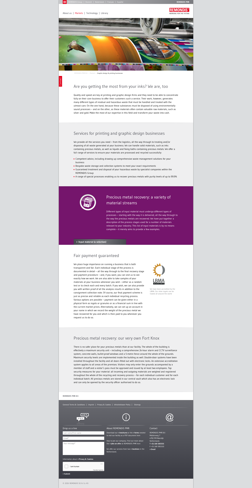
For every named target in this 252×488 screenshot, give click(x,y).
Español (120, 2)
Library (104, 13)
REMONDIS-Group (75, 2)
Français (110, 2)
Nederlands (99, 2)
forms (136, 432)
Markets (79, 13)
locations (135, 449)
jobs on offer (116, 443)
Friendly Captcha (98, 470)
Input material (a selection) (92, 241)
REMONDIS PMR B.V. (81, 73)
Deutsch (88, 2)
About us (67, 13)
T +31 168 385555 (157, 444)
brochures (123, 432)
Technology (92, 13)
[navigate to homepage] (179, 11)
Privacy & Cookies (104, 404)
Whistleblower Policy (122, 404)
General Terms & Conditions (74, 404)
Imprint (91, 404)
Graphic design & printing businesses (110, 73)
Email (153, 449)
